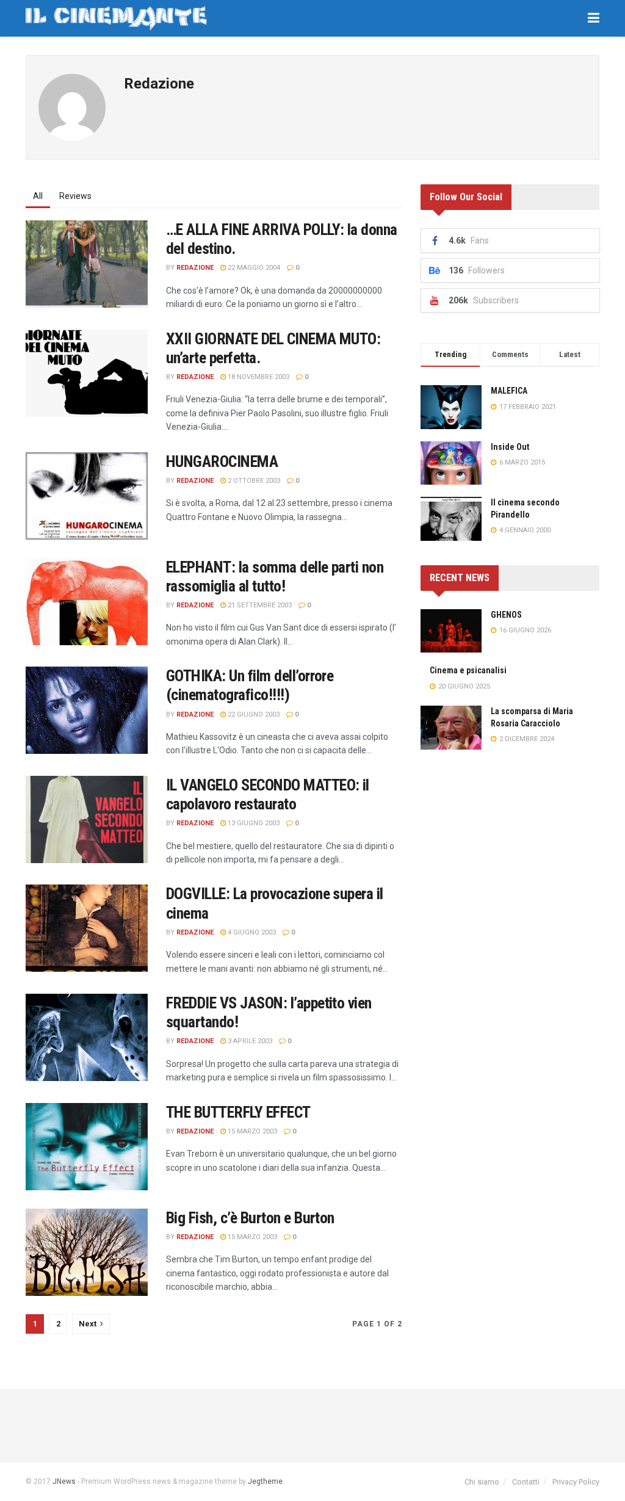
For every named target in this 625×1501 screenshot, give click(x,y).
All (38, 196)
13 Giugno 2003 (253, 823)
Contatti (526, 1481)
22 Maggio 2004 (253, 268)
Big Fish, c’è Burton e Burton (250, 1218)
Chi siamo (481, 1481)
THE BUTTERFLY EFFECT (238, 1112)
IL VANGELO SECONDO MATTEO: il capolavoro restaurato (267, 794)
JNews (64, 1481)
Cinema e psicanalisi (468, 670)
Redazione (195, 268)
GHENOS (506, 615)
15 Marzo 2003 (251, 1131)
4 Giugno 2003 (251, 932)
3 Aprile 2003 (249, 1041)
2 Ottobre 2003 (253, 481)
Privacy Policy (575, 1481)
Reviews (75, 196)
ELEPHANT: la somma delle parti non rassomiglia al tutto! (274, 576)
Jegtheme (265, 1481)
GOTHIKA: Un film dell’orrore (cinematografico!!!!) (249, 685)
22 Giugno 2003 (253, 714)
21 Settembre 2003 (259, 605)
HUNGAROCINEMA (222, 461)
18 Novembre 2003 (257, 377)
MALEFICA (509, 391)
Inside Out (510, 447)
